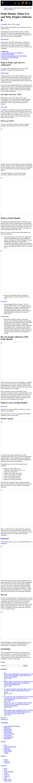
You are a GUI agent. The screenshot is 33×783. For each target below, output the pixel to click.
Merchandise (7, 738)
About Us (6, 761)
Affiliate (6, 753)
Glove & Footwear (9, 734)
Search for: (4, 665)
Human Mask (7, 730)
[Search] (15, 3)
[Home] (5, 3)
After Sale (6, 748)
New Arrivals (7, 735)
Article (18, 24)
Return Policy (7, 749)
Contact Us (7, 762)
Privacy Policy (8, 751)
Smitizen (4, 24)
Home (5, 8)
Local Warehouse (8, 737)
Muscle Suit (5, 538)
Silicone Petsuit (8, 732)
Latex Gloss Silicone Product (12, 726)
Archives (10, 8)
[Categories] (29, 3)
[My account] (18, 3)
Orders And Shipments (10, 746)
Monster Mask (8, 729)
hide (7, 51)
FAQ (5, 745)
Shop (5, 770)
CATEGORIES (4, 722)
